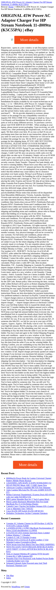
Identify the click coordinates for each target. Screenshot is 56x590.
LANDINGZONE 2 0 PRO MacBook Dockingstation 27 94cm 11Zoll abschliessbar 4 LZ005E (30, 529)
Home (11, 7)
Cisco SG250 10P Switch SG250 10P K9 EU (25, 511)
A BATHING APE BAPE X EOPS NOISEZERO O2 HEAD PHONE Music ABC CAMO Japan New (28, 484)
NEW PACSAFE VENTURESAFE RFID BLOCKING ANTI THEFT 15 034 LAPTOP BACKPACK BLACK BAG (30, 549)
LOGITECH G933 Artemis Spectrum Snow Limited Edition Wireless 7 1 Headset (28, 534)
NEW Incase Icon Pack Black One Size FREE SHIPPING (30, 544)
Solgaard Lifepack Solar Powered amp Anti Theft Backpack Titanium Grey (26, 564)
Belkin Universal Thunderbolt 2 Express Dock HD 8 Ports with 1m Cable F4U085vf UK (30, 496)
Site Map (10, 575)
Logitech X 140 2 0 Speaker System (21, 537)
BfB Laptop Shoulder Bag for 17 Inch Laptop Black (27, 499)
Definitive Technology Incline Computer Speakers (27, 513)
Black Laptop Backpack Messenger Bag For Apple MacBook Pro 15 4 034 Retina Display (27, 503)
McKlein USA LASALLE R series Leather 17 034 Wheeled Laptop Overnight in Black (27, 541)
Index (8, 578)
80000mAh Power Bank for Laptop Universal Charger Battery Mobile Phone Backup (28, 479)
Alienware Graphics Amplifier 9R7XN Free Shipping (28, 487)
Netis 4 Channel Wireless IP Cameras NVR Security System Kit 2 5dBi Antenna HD (27, 555)
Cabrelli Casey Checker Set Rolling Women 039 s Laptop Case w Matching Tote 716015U (30, 507)
